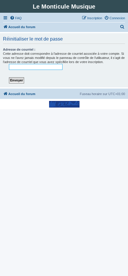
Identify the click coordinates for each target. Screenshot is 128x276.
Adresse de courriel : (19, 49)
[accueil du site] (64, 104)
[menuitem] (16, 18)
